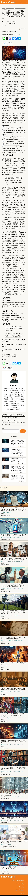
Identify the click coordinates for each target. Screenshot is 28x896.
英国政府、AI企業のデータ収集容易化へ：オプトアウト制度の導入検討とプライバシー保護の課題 (13, 535)
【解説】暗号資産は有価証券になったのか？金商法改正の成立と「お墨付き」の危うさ (17, 442)
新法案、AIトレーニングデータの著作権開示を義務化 (13, 663)
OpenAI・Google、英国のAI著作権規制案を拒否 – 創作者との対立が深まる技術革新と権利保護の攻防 (13, 689)
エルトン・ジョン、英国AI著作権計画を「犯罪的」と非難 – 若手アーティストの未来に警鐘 (13, 714)
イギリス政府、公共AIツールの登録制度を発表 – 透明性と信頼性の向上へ (13, 794)
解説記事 (10, 846)
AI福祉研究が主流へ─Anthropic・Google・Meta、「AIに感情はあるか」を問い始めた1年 (17, 451)
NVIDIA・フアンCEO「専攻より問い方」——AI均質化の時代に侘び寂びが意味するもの (18, 477)
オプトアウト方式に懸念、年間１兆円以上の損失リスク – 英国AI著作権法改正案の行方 (13, 328)
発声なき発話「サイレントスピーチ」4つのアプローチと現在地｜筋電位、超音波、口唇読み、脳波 (17, 468)
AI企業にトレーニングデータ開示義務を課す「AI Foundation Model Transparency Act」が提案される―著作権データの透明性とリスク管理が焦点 (13, 509)
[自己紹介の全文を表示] (20, 409)
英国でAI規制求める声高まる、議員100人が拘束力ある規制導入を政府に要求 (14, 818)
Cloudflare (3, 871)
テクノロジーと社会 (10, 8)
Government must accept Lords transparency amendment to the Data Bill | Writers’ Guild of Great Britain (13, 146)
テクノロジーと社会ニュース (9, 23)
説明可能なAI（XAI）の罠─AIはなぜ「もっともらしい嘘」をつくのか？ (17, 460)
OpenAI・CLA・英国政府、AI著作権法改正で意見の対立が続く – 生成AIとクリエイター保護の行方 (14, 335)
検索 (3, 428)
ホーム (3, 8)
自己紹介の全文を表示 (13, 409)
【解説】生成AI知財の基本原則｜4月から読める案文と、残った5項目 (14, 842)
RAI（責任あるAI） (5, 846)
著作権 (4, 25)
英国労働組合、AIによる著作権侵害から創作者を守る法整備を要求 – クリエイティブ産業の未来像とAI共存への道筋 (13, 612)
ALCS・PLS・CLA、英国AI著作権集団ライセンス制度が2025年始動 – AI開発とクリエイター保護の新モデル (14, 768)
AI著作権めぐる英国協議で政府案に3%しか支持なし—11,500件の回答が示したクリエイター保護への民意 (14, 742)
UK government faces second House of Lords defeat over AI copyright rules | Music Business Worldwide (14, 132)
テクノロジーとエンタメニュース (18, 716)
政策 (13, 846)
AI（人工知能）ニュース (8, 21)
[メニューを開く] (26, 2)
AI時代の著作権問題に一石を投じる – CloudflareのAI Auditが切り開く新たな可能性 (13, 867)
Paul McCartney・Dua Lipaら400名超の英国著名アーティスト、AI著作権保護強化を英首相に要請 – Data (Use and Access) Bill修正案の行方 (14, 180)
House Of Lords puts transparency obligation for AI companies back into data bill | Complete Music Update (13, 137)
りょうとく (23, 28)
